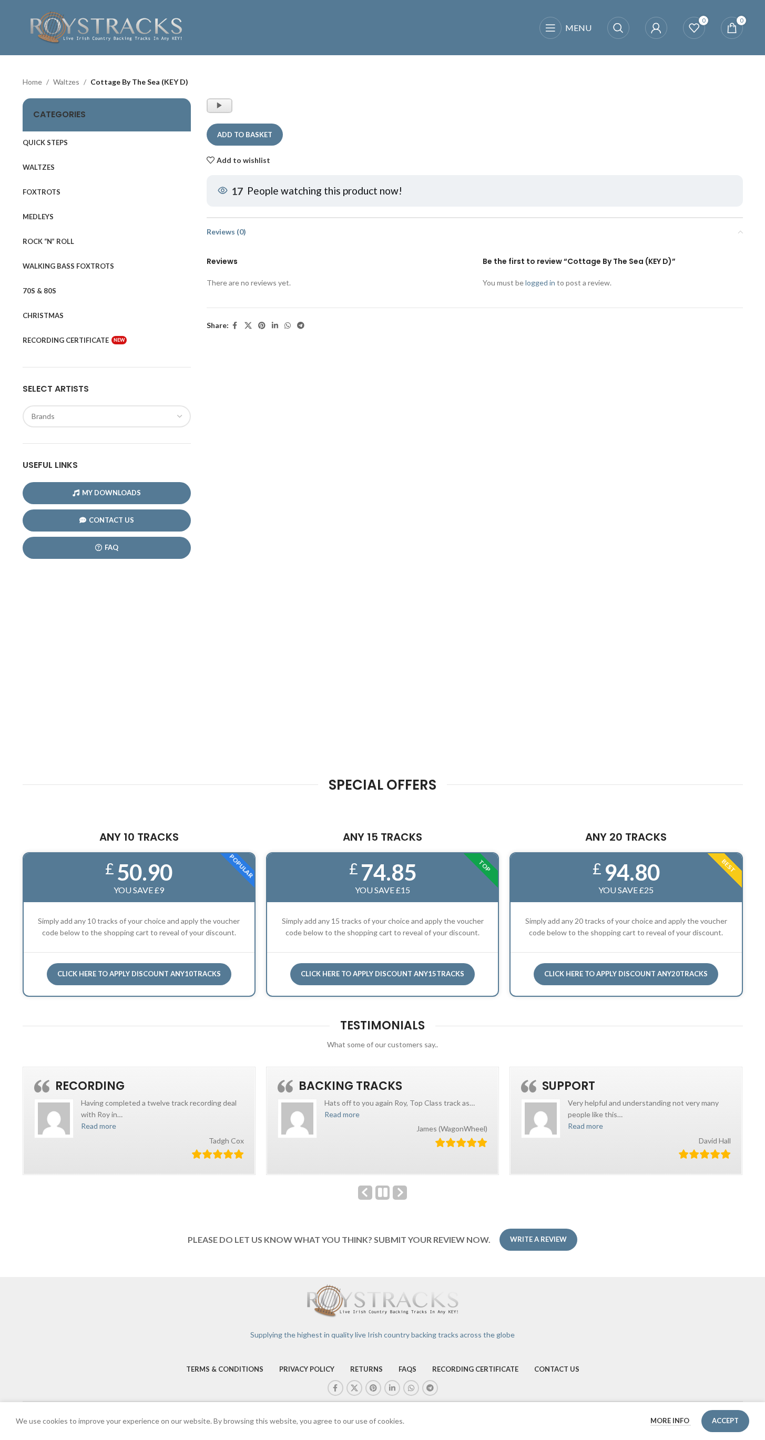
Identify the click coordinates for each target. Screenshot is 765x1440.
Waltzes (66, 81)
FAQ (111, 547)
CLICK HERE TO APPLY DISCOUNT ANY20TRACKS (626, 973)
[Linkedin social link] (275, 326)
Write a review (538, 1239)
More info (670, 1420)
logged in (540, 282)
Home (32, 81)
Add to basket (244, 134)
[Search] (618, 27)
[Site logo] (107, 26)
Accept (725, 1420)
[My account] (656, 27)
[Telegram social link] (301, 326)
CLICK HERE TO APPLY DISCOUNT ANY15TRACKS (382, 973)
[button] (98, 1125)
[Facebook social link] (235, 326)
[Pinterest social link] (262, 326)
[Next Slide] (400, 1193)
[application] (219, 105)
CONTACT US (111, 520)
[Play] (220, 110)
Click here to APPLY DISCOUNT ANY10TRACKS (139, 973)
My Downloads (111, 492)
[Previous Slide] (365, 1193)
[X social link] (248, 326)
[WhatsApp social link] (287, 326)
